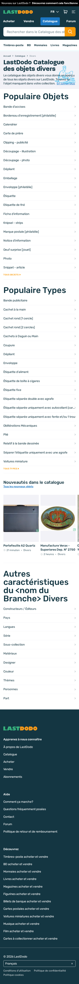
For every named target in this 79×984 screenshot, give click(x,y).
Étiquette (9, 196)
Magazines (70, 45)
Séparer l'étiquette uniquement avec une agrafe (35, 452)
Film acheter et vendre (18, 931)
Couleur (8, 671)
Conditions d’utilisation (17, 970)
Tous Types (10, 468)
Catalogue (50, 21)
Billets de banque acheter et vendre (27, 901)
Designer (9, 662)
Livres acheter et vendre (19, 879)
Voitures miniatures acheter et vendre (28, 916)
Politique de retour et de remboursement (30, 831)
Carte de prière (13, 133)
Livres (55, 45)
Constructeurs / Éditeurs (19, 609)
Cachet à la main (14, 309)
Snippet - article (14, 267)
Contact (8, 817)
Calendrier (10, 124)
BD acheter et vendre (17, 864)
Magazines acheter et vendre (23, 886)
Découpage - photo (16, 160)
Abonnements (12, 777)
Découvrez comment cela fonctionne (55, 3)
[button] (65, 12)
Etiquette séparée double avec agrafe (28, 399)
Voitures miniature (15, 461)
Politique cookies (13, 974)
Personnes (10, 689)
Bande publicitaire (15, 300)
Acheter (9, 21)
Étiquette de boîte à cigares (21, 381)
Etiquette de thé (14, 205)
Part (6, 698)
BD (29, 45)
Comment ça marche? (18, 802)
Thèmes (8, 680)
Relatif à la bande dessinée (21, 443)
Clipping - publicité (15, 142)
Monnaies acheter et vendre (22, 871)
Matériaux (10, 653)
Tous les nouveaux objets (18, 486)
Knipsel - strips (13, 223)
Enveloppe (10, 363)
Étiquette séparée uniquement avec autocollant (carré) (39, 408)
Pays (6, 618)
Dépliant (9, 169)
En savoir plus (66, 83)
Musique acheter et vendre (21, 924)
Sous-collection (14, 644)
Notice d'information (17, 240)
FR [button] (53, 12)
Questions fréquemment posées (24, 809)
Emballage (10, 178)
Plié (5, 434)
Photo (7, 258)
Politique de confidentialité (50, 970)
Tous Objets (11, 274)
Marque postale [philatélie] (21, 232)
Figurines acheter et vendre (21, 894)
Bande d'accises (14, 107)
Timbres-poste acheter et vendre (25, 857)
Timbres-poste (13, 45)
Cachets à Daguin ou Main (20, 336)
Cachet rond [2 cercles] (19, 327)
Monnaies (40, 45)
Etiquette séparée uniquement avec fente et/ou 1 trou (39, 417)
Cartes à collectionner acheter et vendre (30, 938)
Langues (9, 627)
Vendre (29, 21)
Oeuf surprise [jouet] (17, 249)
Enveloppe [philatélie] (17, 187)
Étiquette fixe (12, 390)
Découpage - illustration (19, 151)
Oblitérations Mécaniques (20, 425)
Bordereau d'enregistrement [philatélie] (29, 115)
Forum (71, 21)
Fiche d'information (16, 214)
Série (6, 636)
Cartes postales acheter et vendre (26, 909)
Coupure (9, 345)
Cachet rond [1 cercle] (18, 318)
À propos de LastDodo (18, 747)
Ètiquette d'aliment (15, 372)
